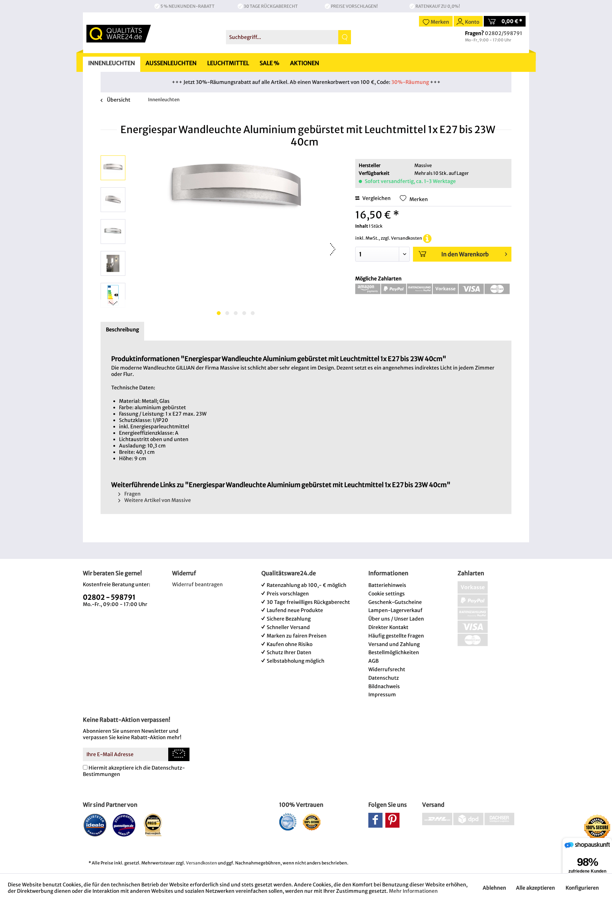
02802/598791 (503, 33)
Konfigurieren (582, 888)
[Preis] (153, 825)
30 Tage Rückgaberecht (271, 6)
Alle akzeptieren (535, 888)
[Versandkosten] (427, 238)
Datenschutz (383, 678)
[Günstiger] (124, 825)
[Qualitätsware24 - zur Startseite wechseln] (118, 33)
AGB (373, 661)
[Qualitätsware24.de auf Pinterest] (392, 820)
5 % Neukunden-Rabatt (187, 6)
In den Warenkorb (465, 254)
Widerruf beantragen (197, 584)
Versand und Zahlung (394, 644)
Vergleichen (376, 198)
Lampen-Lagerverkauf (395, 610)
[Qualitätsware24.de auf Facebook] (375, 820)
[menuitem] (288, 37)
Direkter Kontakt (388, 627)
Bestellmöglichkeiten (393, 652)
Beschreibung (122, 329)
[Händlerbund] (287, 821)
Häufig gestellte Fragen (396, 636)
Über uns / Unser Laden (396, 619)
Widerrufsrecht (386, 669)
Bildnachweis (384, 686)
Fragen (132, 494)
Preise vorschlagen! (354, 6)
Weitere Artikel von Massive (157, 500)
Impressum (382, 694)
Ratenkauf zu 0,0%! (437, 6)
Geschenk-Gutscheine (395, 602)
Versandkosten (201, 863)
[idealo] (95, 825)
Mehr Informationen (413, 891)
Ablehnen (494, 888)
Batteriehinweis (387, 585)
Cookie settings (386, 593)
